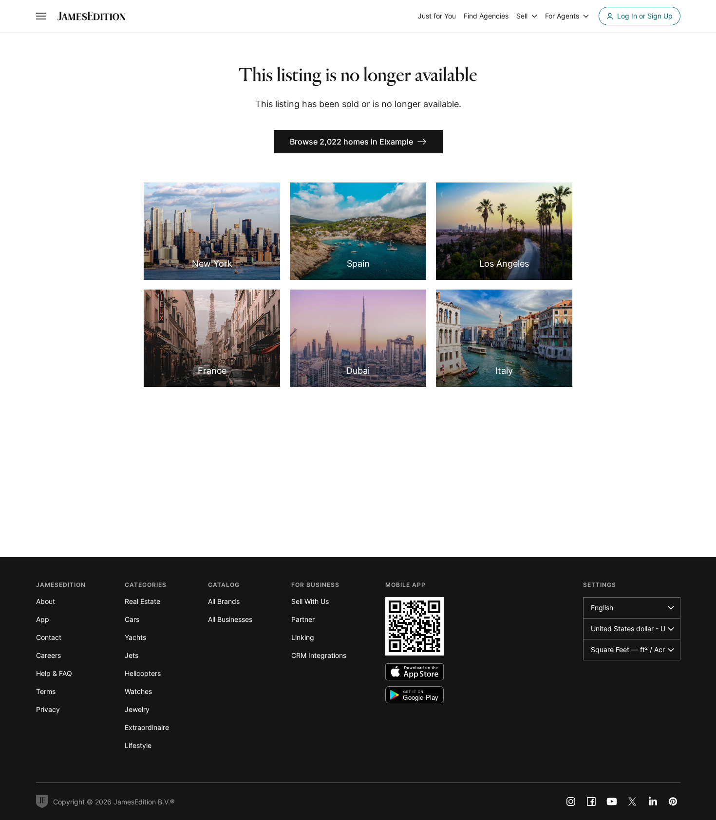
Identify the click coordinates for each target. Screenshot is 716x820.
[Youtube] (611, 801)
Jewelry (137, 709)
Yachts (135, 637)
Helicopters (143, 673)
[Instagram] (571, 801)
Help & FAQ (54, 673)
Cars (132, 619)
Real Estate (142, 601)
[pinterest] (673, 801)
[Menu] (40, 16)
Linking (302, 637)
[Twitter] (632, 801)
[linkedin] (652, 801)
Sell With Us (310, 601)
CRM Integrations (318, 655)
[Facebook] (591, 801)
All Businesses (230, 619)
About (45, 601)
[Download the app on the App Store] (414, 671)
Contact (48, 637)
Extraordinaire (147, 727)
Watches (138, 691)
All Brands (224, 601)
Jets (131, 655)
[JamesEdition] (91, 16)
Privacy (48, 709)
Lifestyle (138, 745)
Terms (46, 691)
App (42, 619)
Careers (48, 655)
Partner (303, 619)
